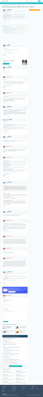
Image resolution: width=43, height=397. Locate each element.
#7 (26, 120)
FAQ (22, 388)
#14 (26, 237)
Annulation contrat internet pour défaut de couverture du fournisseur (11, 28)
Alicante (3, 3)
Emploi (15, 3)
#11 (26, 183)
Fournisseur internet (5, 27)
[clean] (12, 311)
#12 (26, 212)
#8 (26, 137)
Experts (22, 389)
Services (6, 3)
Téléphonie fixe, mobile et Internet (7, 30)
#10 (26, 158)
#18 (26, 296)
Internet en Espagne (5, 26)
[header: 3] (10, 311)
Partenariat (3, 391)
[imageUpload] (7, 311)
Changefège (6, 119)
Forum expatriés (14, 388)
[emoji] (8, 311)
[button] (11, 311)
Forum (26, 3)
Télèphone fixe (4, 31)
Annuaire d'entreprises (10, 3)
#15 (26, 249)
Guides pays (13, 389)
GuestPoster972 (7, 76)
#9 (26, 147)
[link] (6, 311)
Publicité (3, 389)
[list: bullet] (9, 311)
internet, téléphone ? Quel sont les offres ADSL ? (8, 29)
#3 (26, 68)
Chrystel (6, 271)
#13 (26, 221)
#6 (26, 107)
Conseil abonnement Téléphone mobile (7, 32)
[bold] (4, 311)
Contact (3, 388)
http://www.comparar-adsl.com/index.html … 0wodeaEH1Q (9, 172)
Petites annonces (22, 3)
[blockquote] (5, 311)
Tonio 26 (6, 106)
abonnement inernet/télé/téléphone (8, 51)
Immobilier (18, 3)
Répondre (9, 23)
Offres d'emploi (14, 390)
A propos (3, 390)
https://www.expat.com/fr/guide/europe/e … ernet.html (9, 280)
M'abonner (34, 11)
